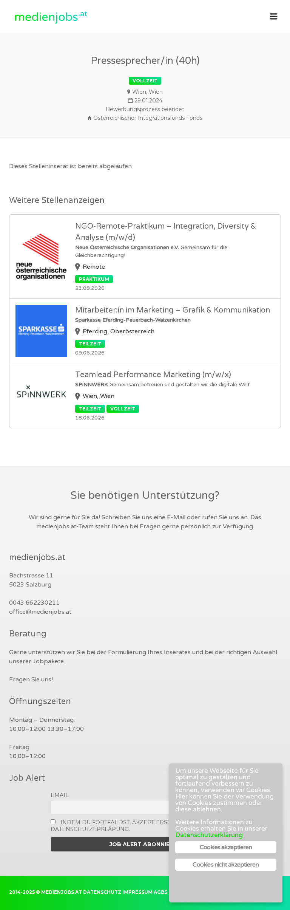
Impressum (137, 892)
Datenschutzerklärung (209, 835)
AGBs (160, 892)
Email (60, 795)
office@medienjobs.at (40, 612)
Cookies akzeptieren (226, 847)
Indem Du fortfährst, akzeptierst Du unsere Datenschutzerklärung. (128, 826)
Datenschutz (102, 892)
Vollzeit (145, 81)
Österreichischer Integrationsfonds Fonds (147, 118)
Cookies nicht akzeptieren (226, 864)
